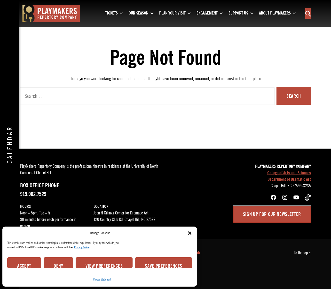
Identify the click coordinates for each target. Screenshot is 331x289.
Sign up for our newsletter (272, 214)
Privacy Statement (102, 279)
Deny (58, 265)
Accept (24, 265)
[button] (189, 233)
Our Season (138, 13)
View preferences (104, 265)
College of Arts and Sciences (289, 173)
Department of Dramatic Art (289, 179)
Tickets (111, 13)
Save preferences (163, 265)
